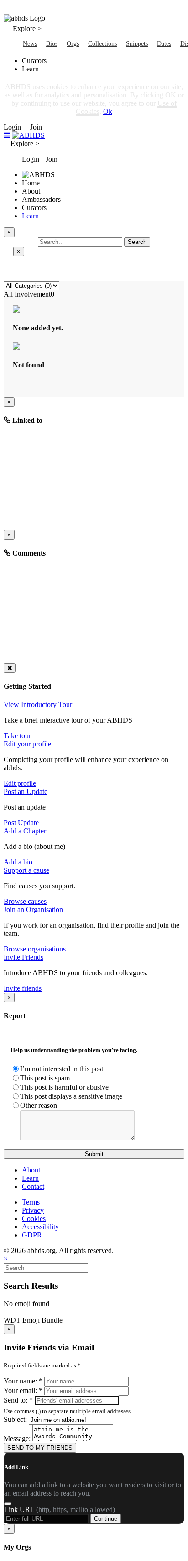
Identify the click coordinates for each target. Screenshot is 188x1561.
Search (137, 241)
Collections (102, 43)
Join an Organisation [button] (33, 909)
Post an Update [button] (25, 791)
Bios (51, 43)
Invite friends (23, 988)
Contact (33, 1186)
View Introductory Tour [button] (38, 704)
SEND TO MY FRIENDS (40, 1447)
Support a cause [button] (26, 870)
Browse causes (25, 901)
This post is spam (45, 1078)
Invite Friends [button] (23, 957)
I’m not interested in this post (61, 1069)
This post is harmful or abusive (64, 1087)
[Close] (10, 668)
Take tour (17, 736)
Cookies (34, 1218)
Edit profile (20, 783)
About (31, 1170)
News (30, 43)
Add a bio (18, 862)
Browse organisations (35, 949)
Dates (164, 43)
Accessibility (40, 1227)
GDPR (32, 1235)
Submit (94, 1153)
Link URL (59, 1509)
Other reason (38, 1105)
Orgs (73, 43)
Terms (31, 1202)
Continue (105, 1518)
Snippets (137, 43)
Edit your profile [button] (27, 744)
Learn (30, 216)
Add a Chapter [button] (25, 831)
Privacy (33, 1210)
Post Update (21, 822)
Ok (107, 111)
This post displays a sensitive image (71, 1096)
